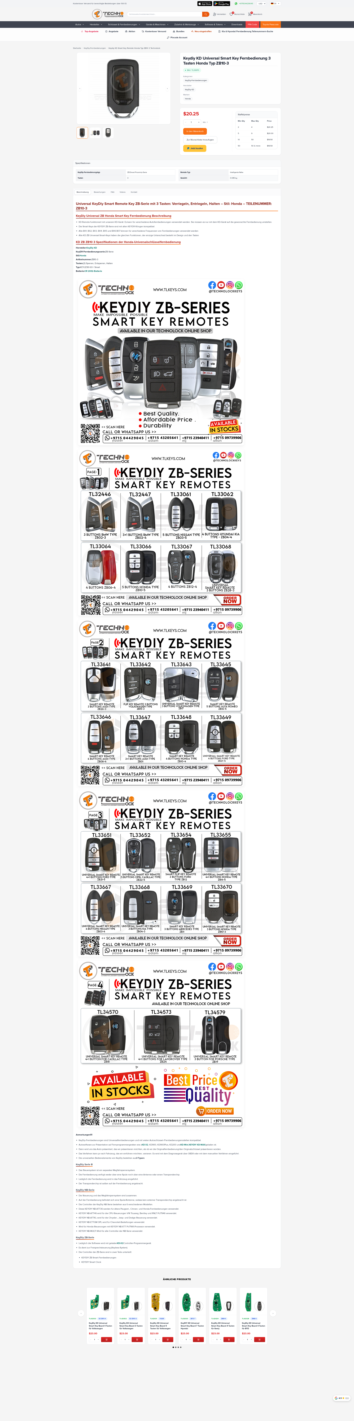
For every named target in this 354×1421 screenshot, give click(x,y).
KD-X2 (120, 1243)
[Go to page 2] (175, 1347)
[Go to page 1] (173, 1347)
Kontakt (134, 192)
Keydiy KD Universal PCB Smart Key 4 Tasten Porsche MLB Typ (103, 1326)
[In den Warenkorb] (109, 1339)
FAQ (112, 192)
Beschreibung (83, 192)
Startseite (77, 48)
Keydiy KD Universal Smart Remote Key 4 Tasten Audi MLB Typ (162, 1326)
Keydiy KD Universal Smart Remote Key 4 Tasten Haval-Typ (193, 1326)
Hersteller (94, 24)
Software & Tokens (214, 24)
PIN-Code (252, 24)
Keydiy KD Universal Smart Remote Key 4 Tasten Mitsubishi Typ (255, 1326)
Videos (123, 192)
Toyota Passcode (271, 24)
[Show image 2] (95, 133)
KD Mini (184, 1144)
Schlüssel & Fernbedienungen (122, 24)
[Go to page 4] (180, 1347)
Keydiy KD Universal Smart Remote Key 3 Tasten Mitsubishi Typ (224, 1326)
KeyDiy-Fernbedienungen (95, 48)
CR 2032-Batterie (93, 271)
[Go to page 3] (178, 1347)
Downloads (236, 24)
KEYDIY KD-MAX (197, 1144)
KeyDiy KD (189, 89)
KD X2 (145, 1144)
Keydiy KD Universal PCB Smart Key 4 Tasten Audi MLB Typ (134, 1326)
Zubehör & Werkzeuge (185, 24)
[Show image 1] (82, 133)
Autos (78, 24)
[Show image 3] (108, 133)
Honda (188, 99)
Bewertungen (100, 192)
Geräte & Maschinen (156, 24)
